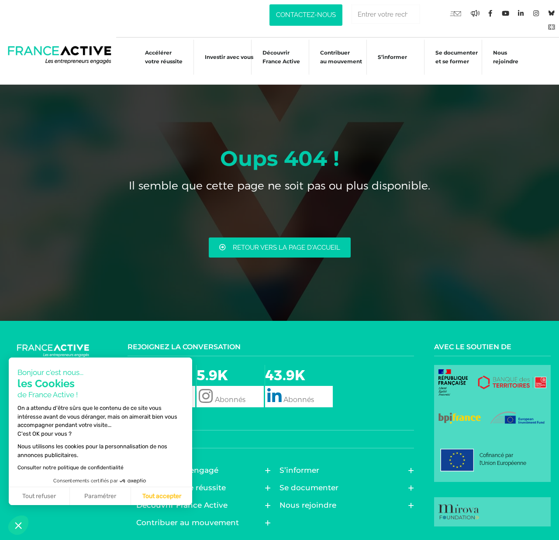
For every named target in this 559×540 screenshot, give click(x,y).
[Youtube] (455, 13)
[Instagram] (536, 13)
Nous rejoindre (505, 57)
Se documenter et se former (456, 57)
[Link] (551, 26)
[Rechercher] (430, 14)
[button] (18, 525)
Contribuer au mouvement (341, 57)
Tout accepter (161, 496)
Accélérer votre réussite (164, 57)
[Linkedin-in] (521, 13)
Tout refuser (39, 496)
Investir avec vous (229, 57)
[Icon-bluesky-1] (551, 13)
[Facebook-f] (475, 13)
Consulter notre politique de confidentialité (70, 467)
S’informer (392, 57)
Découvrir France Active (281, 57)
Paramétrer (100, 496)
